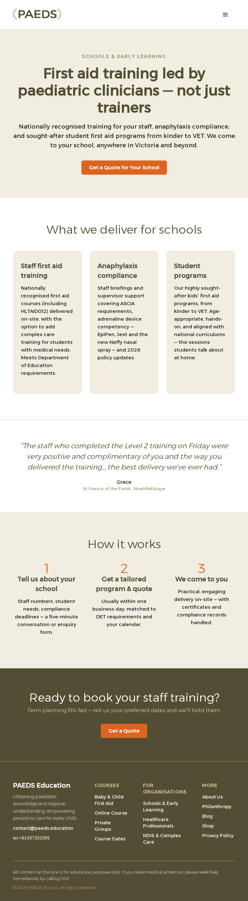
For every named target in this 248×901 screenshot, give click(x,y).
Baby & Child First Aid (109, 800)
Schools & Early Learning (160, 806)
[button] (225, 14)
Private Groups (103, 826)
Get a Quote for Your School (124, 167)
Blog (207, 816)
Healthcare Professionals (158, 823)
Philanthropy (216, 806)
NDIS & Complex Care (162, 839)
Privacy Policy (217, 835)
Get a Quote (124, 731)
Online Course (111, 813)
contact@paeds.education (43, 828)
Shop (208, 826)
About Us (212, 797)
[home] (37, 12)
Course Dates (110, 839)
